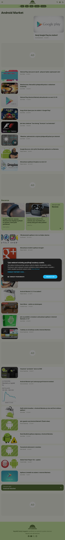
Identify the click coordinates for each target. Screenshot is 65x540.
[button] (32, 272)
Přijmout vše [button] (50, 276)
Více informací (36, 269)
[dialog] (32, 270)
